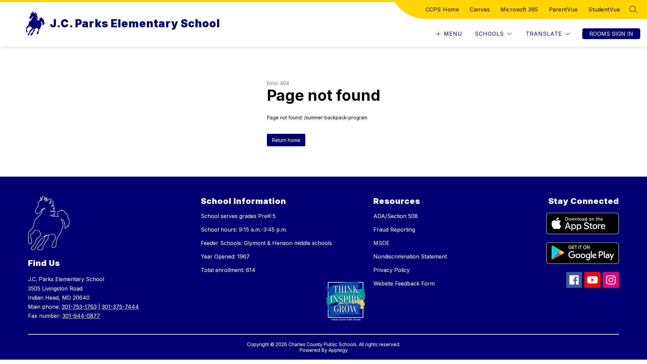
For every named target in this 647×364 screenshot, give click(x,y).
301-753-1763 (79, 306)
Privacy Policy (391, 270)
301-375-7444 (120, 306)
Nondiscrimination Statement (410, 256)
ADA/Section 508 (395, 216)
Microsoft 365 (519, 9)
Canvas (480, 9)
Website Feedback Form (404, 283)
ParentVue (563, 9)
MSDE (381, 243)
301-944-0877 (81, 315)
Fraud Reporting (394, 229)
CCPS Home (442, 9)
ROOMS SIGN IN (611, 33)
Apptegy (338, 350)
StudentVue (604, 9)
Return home (286, 140)
